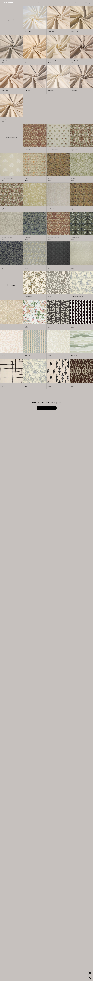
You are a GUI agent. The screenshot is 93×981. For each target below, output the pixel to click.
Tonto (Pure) (58, 79)
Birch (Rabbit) (81, 50)
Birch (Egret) (34, 50)
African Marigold (81, 226)
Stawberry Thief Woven (11, 226)
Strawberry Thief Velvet (58, 226)
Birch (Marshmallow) (58, 50)
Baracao (58, 374)
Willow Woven (11, 256)
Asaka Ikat (81, 374)
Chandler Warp (81, 344)
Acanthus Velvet (81, 197)
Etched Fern (58, 344)
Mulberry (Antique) (81, 20)
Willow (34, 197)
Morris (11, 344)
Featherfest (11, 315)
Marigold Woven (58, 197)
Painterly (11, 374)
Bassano (34, 374)
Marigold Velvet (58, 256)
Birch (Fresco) (11, 79)
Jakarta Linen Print (58, 315)
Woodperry (34, 344)
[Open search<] (86, 2)
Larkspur (34, 168)
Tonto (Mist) (34, 79)
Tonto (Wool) (11, 109)
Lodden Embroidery (81, 256)
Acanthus (58, 168)
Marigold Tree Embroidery (11, 168)
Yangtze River (34, 315)
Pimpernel (11, 197)
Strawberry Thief (34, 138)
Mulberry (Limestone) (11, 50)
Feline (58, 285)
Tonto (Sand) (81, 79)
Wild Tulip (34, 256)
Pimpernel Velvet (81, 138)
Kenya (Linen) (58, 20)
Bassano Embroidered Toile (81, 285)
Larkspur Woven (34, 226)
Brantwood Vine (34, 285)
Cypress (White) (34, 20)
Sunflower (81, 168)
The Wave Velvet (81, 315)
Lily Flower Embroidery (58, 138)
